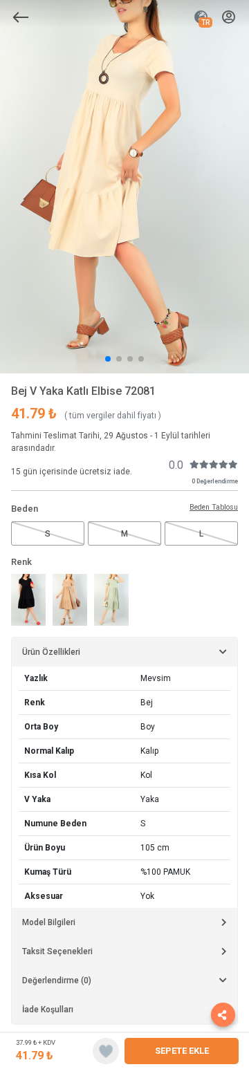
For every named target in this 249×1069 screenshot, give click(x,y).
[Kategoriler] (21, 17)
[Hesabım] (228, 18)
